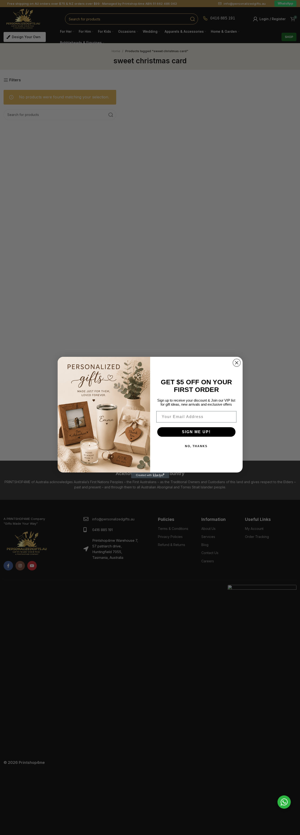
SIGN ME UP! (196, 432)
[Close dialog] (236, 362)
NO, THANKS (196, 446)
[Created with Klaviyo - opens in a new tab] (150, 475)
